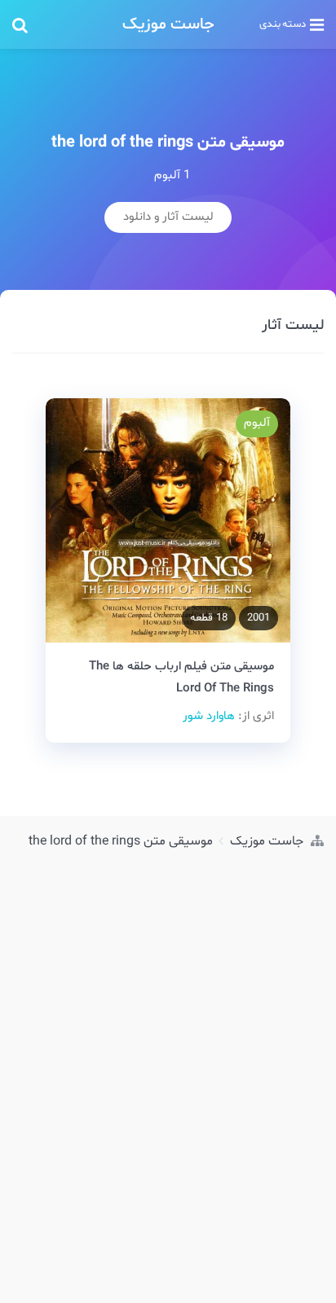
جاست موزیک (168, 24)
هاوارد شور (209, 716)
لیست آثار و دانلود (168, 217)
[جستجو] (59, 24)
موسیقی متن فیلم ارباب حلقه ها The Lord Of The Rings (181, 677)
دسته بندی (282, 24)
